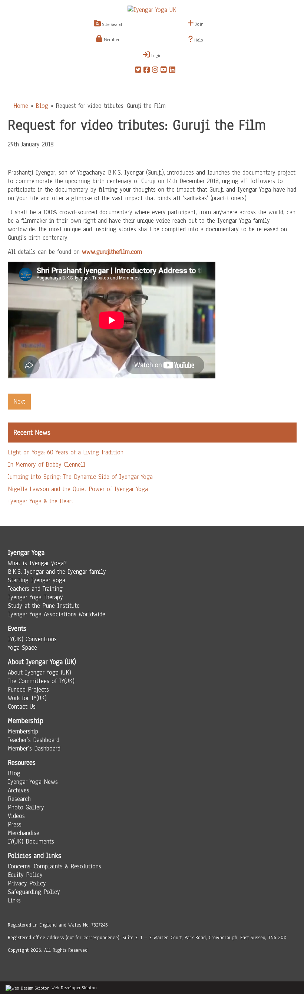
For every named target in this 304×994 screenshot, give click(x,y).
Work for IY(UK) (27, 698)
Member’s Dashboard (34, 748)
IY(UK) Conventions (32, 639)
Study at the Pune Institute (44, 606)
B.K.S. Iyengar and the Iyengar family (57, 571)
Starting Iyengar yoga (36, 580)
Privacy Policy (27, 883)
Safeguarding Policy (34, 892)
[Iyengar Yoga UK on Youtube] (164, 71)
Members (111, 40)
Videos (16, 816)
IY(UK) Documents (31, 841)
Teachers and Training (35, 588)
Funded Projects (28, 689)
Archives (18, 790)
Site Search (112, 24)
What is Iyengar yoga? (37, 563)
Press (15, 824)
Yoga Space (22, 647)
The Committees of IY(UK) (41, 681)
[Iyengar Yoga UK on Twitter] (138, 71)
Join (199, 24)
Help (198, 40)
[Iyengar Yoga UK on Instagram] (155, 71)
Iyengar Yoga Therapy (35, 597)
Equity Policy (25, 875)
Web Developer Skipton (74, 988)
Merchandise (23, 833)
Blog (42, 106)
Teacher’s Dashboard (33, 740)
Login (156, 56)
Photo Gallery (26, 807)
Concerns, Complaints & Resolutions (54, 866)
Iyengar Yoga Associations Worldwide (56, 614)
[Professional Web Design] (28, 987)
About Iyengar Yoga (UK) (39, 672)
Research (19, 799)
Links (14, 900)
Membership (23, 731)
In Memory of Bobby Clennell (46, 464)
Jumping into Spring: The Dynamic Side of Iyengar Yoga (80, 477)
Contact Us (22, 706)
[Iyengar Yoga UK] (152, 10)
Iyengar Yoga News (33, 782)
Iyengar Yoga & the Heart (40, 501)
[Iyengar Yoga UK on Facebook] (146, 71)
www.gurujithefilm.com (112, 252)
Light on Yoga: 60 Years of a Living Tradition (65, 452)
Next (19, 401)
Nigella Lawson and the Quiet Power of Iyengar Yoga (78, 489)
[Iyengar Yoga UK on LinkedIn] (172, 71)
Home (20, 106)
